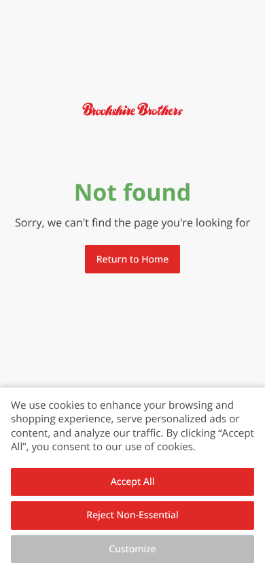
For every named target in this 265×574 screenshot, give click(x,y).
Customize (132, 549)
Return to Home (132, 259)
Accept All (133, 481)
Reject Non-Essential (132, 515)
